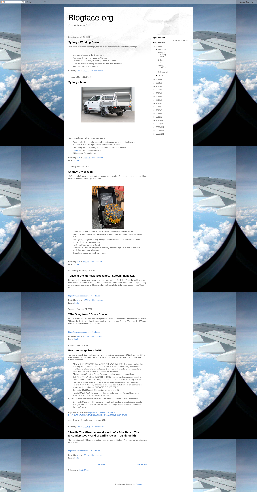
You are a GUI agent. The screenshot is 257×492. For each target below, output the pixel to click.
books (76, 303)
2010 (158, 120)
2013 (158, 110)
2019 (158, 93)
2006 (158, 134)
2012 (158, 114)
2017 (158, 97)
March (161, 50)
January (161, 75)
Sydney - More (77, 82)
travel (76, 160)
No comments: (97, 71)
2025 (158, 80)
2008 (158, 127)
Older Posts (141, 464)
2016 (158, 100)
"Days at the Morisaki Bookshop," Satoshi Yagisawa (101, 275)
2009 (158, 124)
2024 (158, 83)
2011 (158, 117)
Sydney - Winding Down (83, 42)
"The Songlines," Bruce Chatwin (88, 314)
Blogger (139, 484)
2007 (158, 131)
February (162, 72)
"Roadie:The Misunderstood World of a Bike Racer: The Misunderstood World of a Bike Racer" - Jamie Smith (103, 434)
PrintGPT (76, 150)
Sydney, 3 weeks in (80, 171)
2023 (158, 86)
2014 (158, 107)
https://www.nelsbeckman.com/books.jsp (84, 296)
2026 (158, 47)
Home (101, 464)
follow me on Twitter (180, 41)
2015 (158, 103)
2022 (158, 90)
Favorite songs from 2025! (85, 350)
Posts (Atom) (84, 470)
